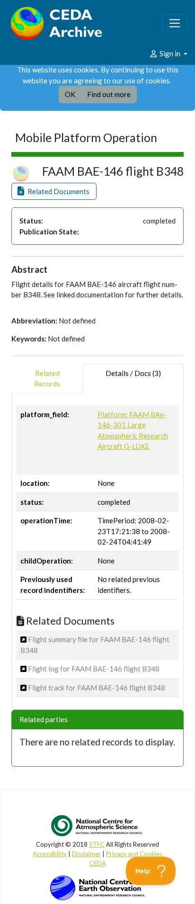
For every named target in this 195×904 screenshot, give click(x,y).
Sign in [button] (170, 53)
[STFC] (97, 887)
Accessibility (50, 854)
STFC (97, 844)
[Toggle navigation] (174, 23)
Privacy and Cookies (134, 854)
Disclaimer (86, 854)
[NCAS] (97, 825)
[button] (54, 191)
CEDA (97, 863)
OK (70, 94)
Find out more (109, 94)
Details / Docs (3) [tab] (133, 373)
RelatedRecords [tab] (47, 378)
